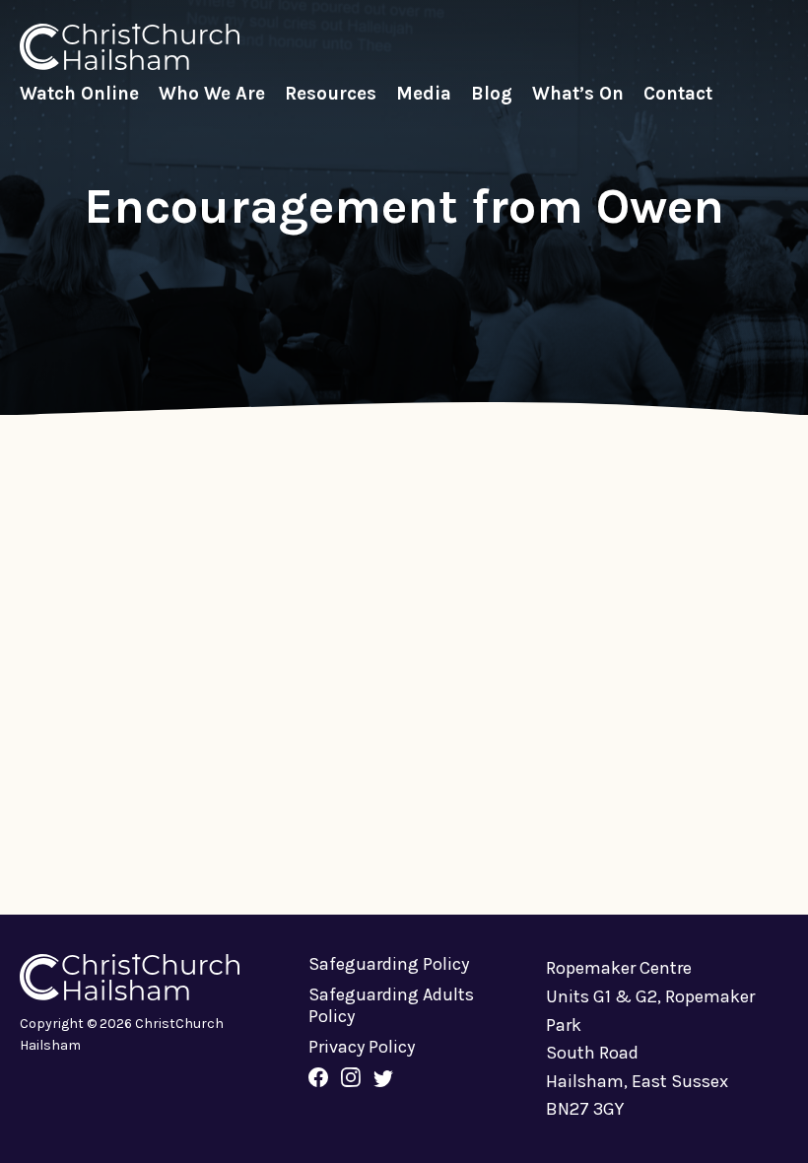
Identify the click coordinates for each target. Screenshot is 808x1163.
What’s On (578, 93)
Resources (330, 93)
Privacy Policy (361, 1047)
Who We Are (212, 93)
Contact (677, 93)
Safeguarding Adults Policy (391, 1005)
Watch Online (79, 93)
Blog (491, 93)
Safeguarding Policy (388, 964)
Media (423, 93)
